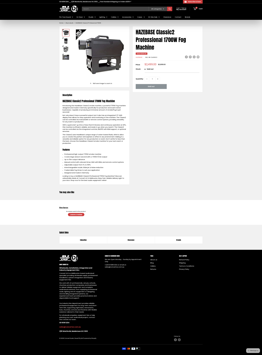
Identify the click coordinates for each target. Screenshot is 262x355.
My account (181, 9)
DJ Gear (80, 17)
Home (61, 23)
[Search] (169, 9)
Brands (187, 17)
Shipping (182, 263)
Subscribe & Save (194, 2)
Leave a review (76, 214)
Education (83, 240)
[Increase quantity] (158, 79)
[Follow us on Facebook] (175, 339)
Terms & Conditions (186, 266)
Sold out (151, 86)
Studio (91, 17)
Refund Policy (184, 260)
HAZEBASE (139, 57)
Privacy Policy (184, 269)
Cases (140, 17)
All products (69, 23)
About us (153, 260)
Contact (178, 17)
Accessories (126, 17)
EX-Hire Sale (152, 17)
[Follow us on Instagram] (179, 339)
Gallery (153, 266)
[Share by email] (198, 57)
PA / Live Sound (65, 17)
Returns (153, 269)
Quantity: (139, 79)
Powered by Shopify (89, 338)
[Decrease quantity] (147, 79)
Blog (152, 263)
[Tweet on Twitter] (194, 57)
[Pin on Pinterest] (190, 57)
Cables (113, 17)
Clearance (167, 17)
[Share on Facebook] (186, 57)
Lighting (102, 17)
